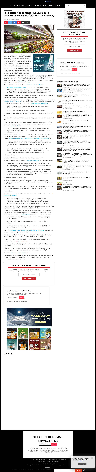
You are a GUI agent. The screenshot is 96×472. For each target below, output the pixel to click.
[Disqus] (29, 373)
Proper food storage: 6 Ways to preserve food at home (75, 183)
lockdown (38, 257)
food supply (12, 257)
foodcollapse (58, 5)
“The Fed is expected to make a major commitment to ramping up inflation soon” (29, 138)
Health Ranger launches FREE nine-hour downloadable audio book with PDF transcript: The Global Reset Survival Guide (76, 85)
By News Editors (71, 97)
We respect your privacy (45, 451)
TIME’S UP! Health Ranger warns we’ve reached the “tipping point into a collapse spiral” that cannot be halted (77, 90)
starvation (38, 5)
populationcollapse (19, 5)
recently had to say (15, 125)
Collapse (14, 255)
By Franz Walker (71, 112)
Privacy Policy (48, 467)
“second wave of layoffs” (33, 160)
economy (41, 255)
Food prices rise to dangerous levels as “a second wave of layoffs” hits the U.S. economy (76, 96)
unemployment (21, 259)
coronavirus (20, 255)
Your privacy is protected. (11, 301)
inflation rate (28, 257)
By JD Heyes (70, 108)
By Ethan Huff (70, 133)
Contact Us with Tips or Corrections (48, 463)
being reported (26, 214)
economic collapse (33, 255)
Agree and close (82, 464)
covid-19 (26, 255)
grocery (18, 257)
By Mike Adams (70, 87)
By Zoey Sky (70, 184)
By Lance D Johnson (71, 169)
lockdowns (44, 257)
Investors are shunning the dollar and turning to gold (75, 111)
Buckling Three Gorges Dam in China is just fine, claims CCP (76, 131)
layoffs (34, 257)
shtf (11, 5)
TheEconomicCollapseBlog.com (35, 84)
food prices (47, 255)
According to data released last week (16, 87)
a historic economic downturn (13, 101)
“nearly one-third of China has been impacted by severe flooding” (27, 230)
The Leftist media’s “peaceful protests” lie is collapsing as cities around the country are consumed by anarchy (77, 116)
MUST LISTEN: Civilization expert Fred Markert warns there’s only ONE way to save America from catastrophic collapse (77, 155)
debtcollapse (29, 5)
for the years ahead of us (21, 241)
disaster (45, 5)
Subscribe (78, 470)
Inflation (22, 257)
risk (10, 259)
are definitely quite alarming (22, 82)
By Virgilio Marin (71, 103)
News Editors (15, 19)
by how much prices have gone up (39, 103)
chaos (50, 5)
